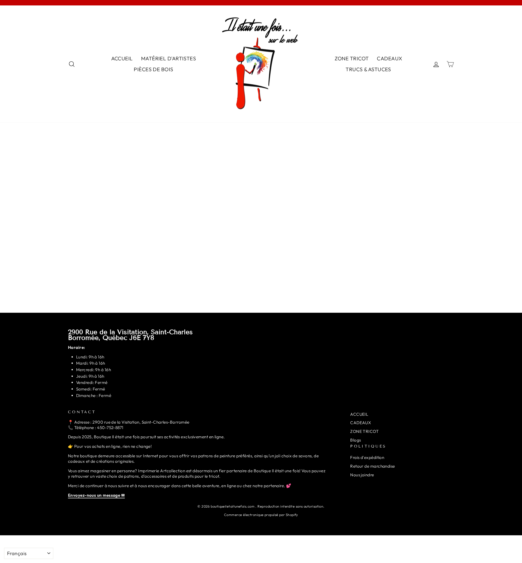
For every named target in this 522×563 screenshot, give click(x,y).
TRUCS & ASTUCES (368, 69)
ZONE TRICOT (352, 58)
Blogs (355, 440)
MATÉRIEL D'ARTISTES (168, 58)
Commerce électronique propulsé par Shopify (261, 514)
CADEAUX (389, 58)
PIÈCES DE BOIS (153, 69)
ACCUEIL (122, 58)
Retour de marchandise (372, 466)
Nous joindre (362, 474)
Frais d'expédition (367, 457)
